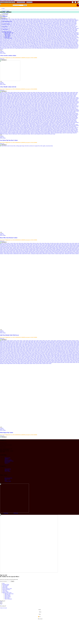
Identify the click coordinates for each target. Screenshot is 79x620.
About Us (6, 463)
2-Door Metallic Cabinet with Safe (8, 86)
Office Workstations (8, 38)
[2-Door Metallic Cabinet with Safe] (10, 80)
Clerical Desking (8, 468)
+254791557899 (29, 2)
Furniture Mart (7, 479)
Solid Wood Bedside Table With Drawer (9, 335)
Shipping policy (7, 457)
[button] (2, 58)
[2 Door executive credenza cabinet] (39, 49)
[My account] (75, 2)
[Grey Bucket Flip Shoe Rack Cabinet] (39, 133)
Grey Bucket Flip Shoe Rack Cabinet (9, 140)
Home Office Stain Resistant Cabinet (8, 237)
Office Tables (7, 36)
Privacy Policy (7, 462)
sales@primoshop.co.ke (21, 2)
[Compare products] (72, 2)
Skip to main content (10, 0)
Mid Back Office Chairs (9, 32)
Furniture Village (8, 481)
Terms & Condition (8, 459)
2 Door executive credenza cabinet (8, 55)
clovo (6, 480)
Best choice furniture (8, 478)
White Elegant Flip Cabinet (6, 432)
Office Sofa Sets (8, 35)
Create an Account (3, 607)
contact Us (7, 458)
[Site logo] (6, 6)
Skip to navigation (3, 0)
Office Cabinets (7, 34)
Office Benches (7, 33)
